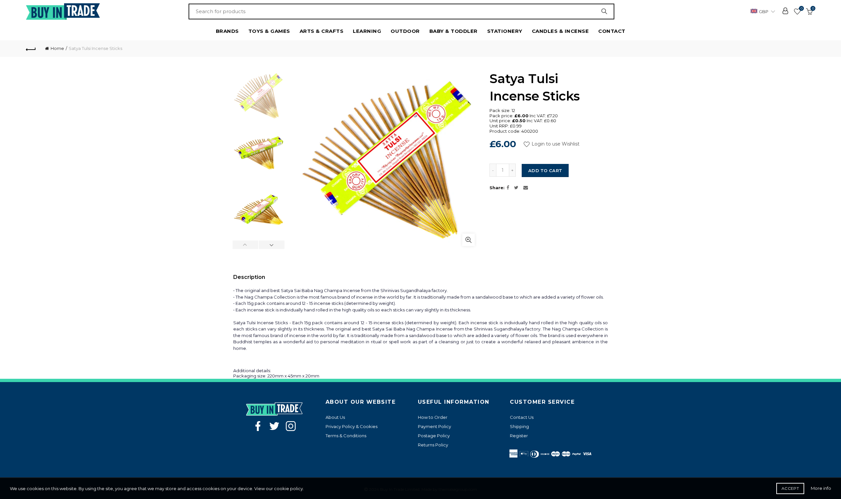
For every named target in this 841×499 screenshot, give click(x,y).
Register (519, 435)
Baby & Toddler (453, 31)
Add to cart (545, 170)
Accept (790, 488)
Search (606, 11)
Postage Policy (434, 435)
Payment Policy (434, 426)
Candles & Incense (560, 31)
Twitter (274, 426)
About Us (335, 417)
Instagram (290, 426)
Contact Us (522, 417)
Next (271, 244)
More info (821, 488)
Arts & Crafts (322, 31)
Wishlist (801, 9)
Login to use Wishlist (555, 144)
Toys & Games (269, 31)
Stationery (504, 31)
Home (57, 48)
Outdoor (405, 31)
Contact (611, 31)
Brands (227, 31)
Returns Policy (433, 444)
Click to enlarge (468, 240)
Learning (367, 31)
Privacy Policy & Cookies (351, 426)
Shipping (519, 426)
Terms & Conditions (346, 435)
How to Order (432, 417)
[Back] (31, 48)
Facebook (257, 426)
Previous (246, 244)
